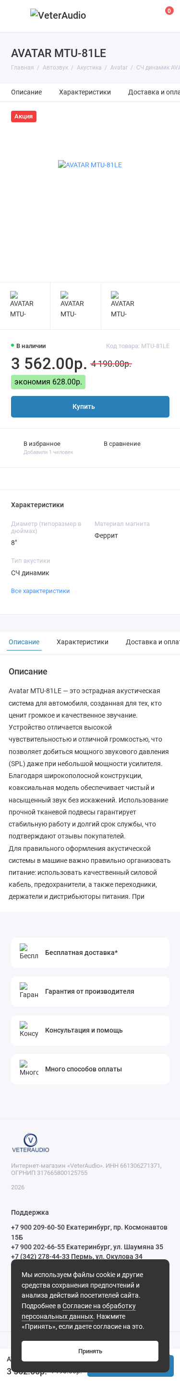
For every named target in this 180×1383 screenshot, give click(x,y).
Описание (26, 92)
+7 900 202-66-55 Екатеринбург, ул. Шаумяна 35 (87, 1247)
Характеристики (85, 92)
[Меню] (16, 16)
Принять (90, 1351)
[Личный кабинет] (143, 16)
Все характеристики (40, 590)
